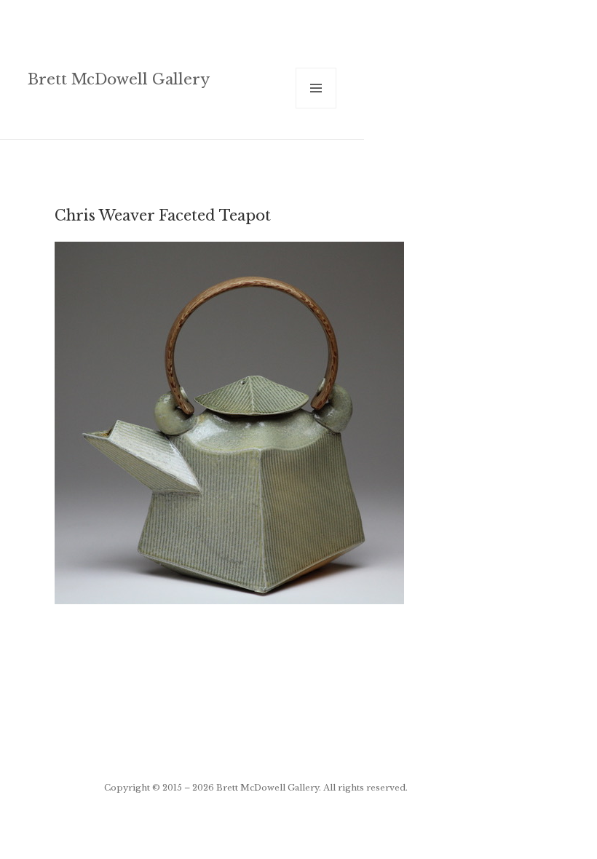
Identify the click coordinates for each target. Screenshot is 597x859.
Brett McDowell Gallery (119, 79)
